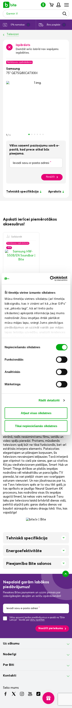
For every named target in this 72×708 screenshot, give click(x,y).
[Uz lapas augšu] (65, 574)
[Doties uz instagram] (21, 694)
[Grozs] (51, 5)
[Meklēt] (64, 14)
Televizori (13, 34)
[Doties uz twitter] (13, 694)
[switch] (61, 359)
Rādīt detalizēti (49, 400)
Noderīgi (9, 654)
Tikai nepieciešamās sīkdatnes (36, 426)
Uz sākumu (11, 643)
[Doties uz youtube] (30, 694)
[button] (45, 4)
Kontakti (9, 675)
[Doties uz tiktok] (38, 694)
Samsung (13, 68)
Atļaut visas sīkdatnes (36, 413)
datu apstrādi (37, 620)
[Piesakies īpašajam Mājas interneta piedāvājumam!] (48, 698)
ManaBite (58, 5)
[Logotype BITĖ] (10, 5)
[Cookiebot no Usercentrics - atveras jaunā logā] (50, 278)
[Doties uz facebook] (5, 694)
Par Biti (8, 664)
